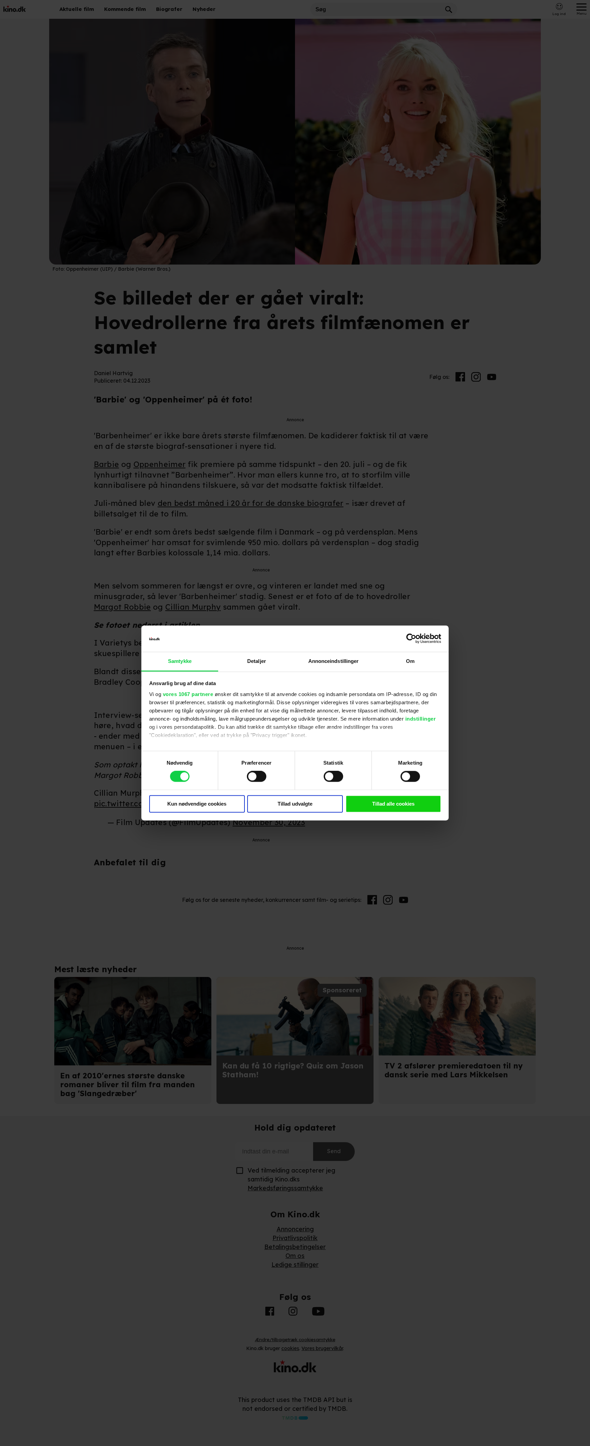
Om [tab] (410, 661)
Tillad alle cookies (393, 804)
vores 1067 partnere (188, 694)
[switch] (256, 776)
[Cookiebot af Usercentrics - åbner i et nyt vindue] (411, 639)
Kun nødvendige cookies (196, 804)
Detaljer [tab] (256, 661)
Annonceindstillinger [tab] (333, 661)
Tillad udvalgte (295, 804)
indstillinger (420, 719)
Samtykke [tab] (180, 661)
